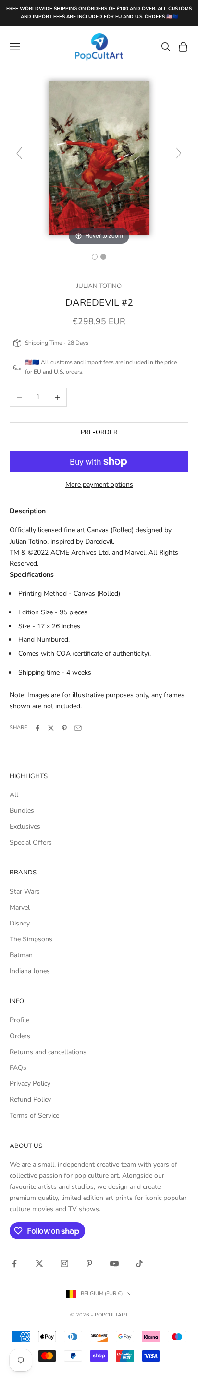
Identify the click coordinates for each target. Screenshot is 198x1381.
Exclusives (25, 826)
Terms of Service (34, 1115)
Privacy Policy (30, 1083)
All (14, 794)
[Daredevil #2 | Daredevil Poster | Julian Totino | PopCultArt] (95, 257)
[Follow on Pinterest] (89, 1263)
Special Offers (31, 842)
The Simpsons (31, 939)
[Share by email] (78, 728)
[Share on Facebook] (37, 728)
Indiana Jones (30, 971)
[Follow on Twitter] (39, 1263)
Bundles (22, 810)
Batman (21, 955)
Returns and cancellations (48, 1051)
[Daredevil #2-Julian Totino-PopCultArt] (103, 257)
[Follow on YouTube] (114, 1263)
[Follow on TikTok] (139, 1263)
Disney (20, 923)
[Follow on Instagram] (64, 1263)
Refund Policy (30, 1099)
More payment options (99, 484)
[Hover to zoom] (99, 157)
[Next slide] (178, 153)
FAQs (18, 1067)
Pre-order (99, 432)
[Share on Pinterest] (64, 728)
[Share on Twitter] (51, 728)
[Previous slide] (19, 153)
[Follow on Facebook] (14, 1263)
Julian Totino (99, 286)
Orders (20, 1036)
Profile (19, 1020)
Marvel (20, 907)
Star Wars (25, 891)
